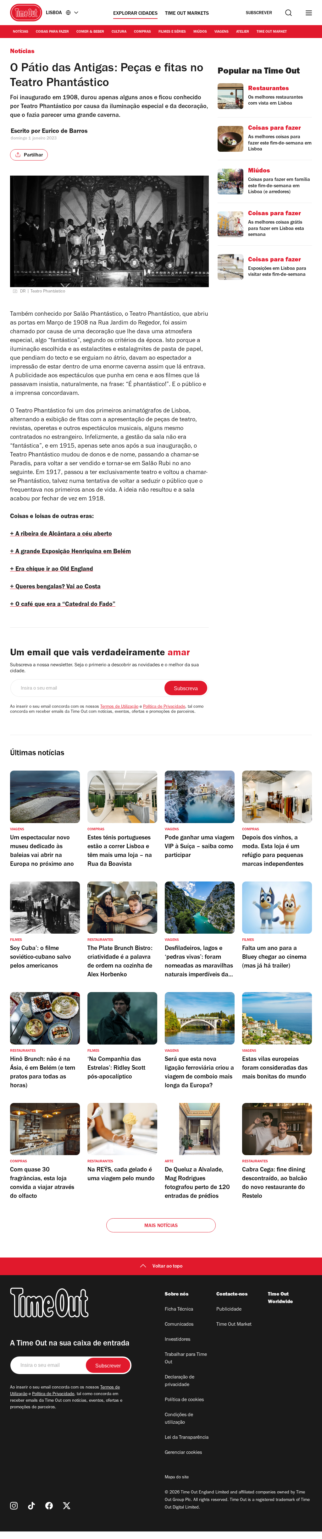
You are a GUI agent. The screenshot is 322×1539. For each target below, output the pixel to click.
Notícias (20, 32)
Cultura (119, 32)
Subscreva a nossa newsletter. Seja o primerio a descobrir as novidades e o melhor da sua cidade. (104, 668)
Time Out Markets (187, 13)
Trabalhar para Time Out (186, 1358)
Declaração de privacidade (179, 1381)
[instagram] (14, 1505)
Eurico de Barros (64, 132)
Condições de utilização (179, 1419)
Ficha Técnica (179, 1309)
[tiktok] (31, 1505)
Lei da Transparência (186, 1437)
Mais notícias (161, 1226)
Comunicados (179, 1324)
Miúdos (200, 32)
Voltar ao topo (167, 1266)
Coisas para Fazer (52, 32)
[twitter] (66, 1505)
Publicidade (229, 1309)
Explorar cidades (135, 13)
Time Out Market (272, 32)
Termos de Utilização (119, 707)
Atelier (242, 32)
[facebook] (49, 1505)
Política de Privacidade (164, 707)
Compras (142, 32)
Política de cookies (184, 1400)
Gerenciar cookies (183, 1452)
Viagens (221, 32)
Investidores (177, 1339)
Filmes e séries (172, 32)
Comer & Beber (90, 32)
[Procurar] (288, 13)
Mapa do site (177, 1478)
